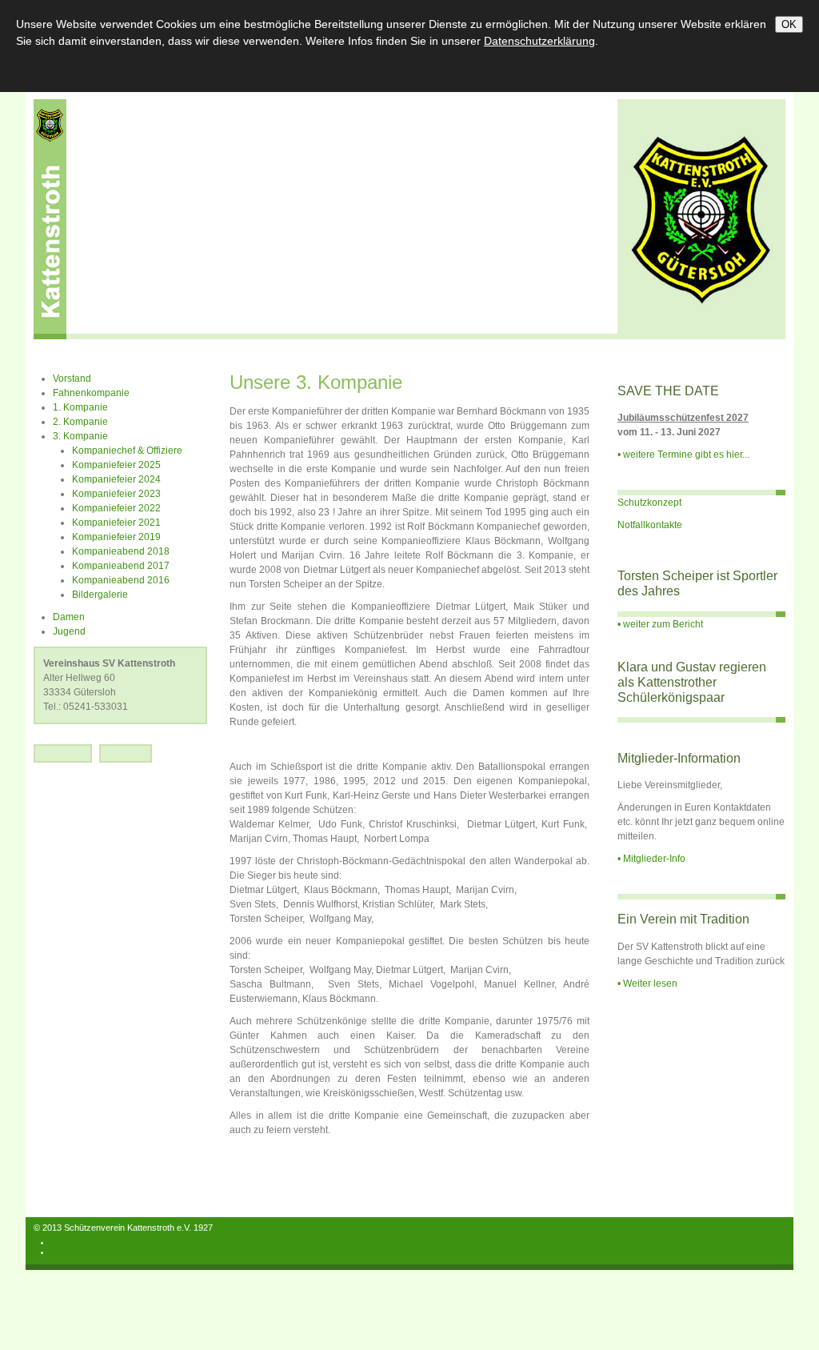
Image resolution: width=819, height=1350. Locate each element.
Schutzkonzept (649, 502)
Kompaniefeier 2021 (116, 522)
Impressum (73, 1242)
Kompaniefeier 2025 (116, 465)
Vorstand (72, 378)
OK (789, 24)
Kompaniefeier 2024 (116, 479)
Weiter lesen (650, 983)
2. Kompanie (80, 421)
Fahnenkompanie (91, 393)
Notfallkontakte (649, 525)
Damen (69, 617)
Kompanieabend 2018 (121, 551)
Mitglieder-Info (654, 858)
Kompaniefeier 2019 (116, 537)
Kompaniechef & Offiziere (127, 450)
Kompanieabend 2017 (121, 565)
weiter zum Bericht (663, 624)
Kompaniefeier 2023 (116, 493)
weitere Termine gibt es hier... (686, 454)
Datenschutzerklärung (94, 1251)
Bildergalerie (100, 594)
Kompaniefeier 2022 (116, 508)
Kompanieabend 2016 (121, 580)
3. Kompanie (80, 436)
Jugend (69, 631)
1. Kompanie (80, 407)
